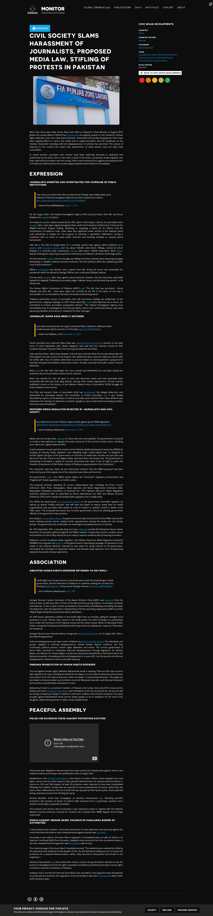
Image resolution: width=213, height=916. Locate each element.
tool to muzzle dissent (93, 641)
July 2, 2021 (71, 591)
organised (82, 529)
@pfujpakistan (55, 424)
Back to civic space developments (162, 73)
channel (74, 250)
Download (42, 28)
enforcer (60, 543)
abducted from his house (88, 343)
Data (138, 7)
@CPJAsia (80, 424)
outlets (119, 250)
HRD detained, (163, 54)
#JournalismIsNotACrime (47, 200)
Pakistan (141, 33)
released (47, 277)
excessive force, (144, 57)
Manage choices (187, 910)
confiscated (43, 269)
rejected (60, 438)
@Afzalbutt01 (42, 424)
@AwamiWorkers (52, 586)
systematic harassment (57, 691)
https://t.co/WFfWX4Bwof (100, 586)
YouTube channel (51, 248)
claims (50, 477)
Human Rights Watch (52, 518)
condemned (89, 392)
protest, (153, 57)
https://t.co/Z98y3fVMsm (89, 329)
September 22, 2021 (72, 334)
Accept (152, 910)
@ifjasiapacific (69, 424)
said (82, 288)
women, (154, 54)
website (33, 248)
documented (73, 135)
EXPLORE (168, 7)
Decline (167, 910)
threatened (75, 843)
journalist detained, (160, 60)
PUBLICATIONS (122, 7)
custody (45, 217)
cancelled (101, 832)
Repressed (142, 40)
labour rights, (172, 54)
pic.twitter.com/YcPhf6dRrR (72, 200)
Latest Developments (146, 47)
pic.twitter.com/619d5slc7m (98, 424)
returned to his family (88, 633)
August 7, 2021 (71, 205)
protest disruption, (145, 54)
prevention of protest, (146, 60)
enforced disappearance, (164, 57)
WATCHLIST (152, 7)
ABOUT (181, 7)
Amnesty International (58, 778)
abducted (109, 600)
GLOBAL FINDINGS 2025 (97, 7)
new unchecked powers (68, 501)
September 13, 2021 (74, 429)
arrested (34, 225)
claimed (50, 258)
